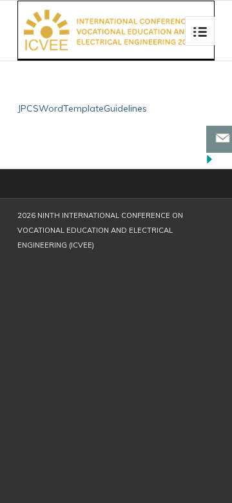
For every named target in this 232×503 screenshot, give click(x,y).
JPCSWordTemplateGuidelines (82, 108)
